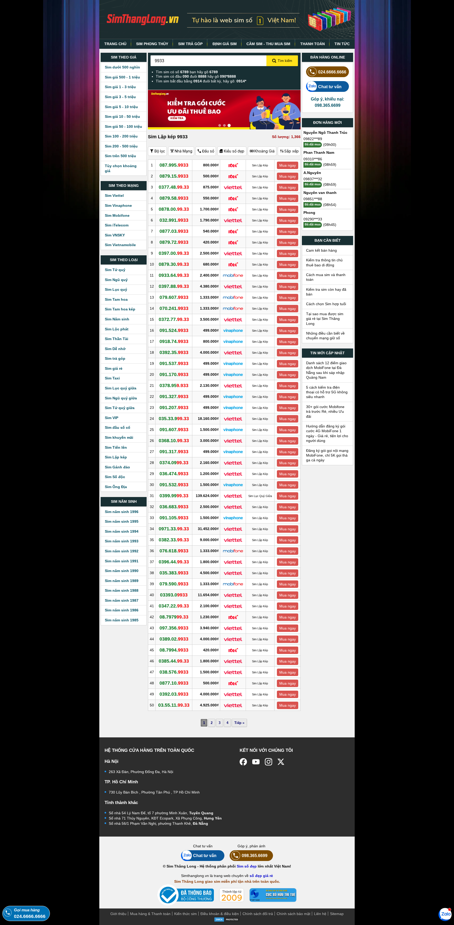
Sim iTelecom (116, 225)
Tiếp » (239, 723)
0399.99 (173, 495)
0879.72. (173, 242)
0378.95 (173, 385)
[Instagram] (268, 761)
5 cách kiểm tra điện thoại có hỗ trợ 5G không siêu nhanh (327, 392)
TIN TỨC (342, 44)
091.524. (173, 330)
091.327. (173, 396)
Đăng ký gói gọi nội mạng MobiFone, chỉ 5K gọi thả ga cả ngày (327, 455)
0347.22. (174, 606)
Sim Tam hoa (116, 299)
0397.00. (174, 253)
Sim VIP (111, 418)
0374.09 (173, 462)
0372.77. (174, 319)
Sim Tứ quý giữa (120, 408)
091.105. (173, 517)
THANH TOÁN (312, 44)
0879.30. (174, 264)
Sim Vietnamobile (120, 245)
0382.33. (174, 539)
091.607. (173, 429)
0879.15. (173, 176)
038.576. (173, 672)
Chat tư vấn (330, 86)
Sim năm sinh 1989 (121, 581)
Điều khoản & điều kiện (219, 914)
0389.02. (173, 639)
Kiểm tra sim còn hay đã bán (326, 291)
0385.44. (174, 661)
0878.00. (174, 209)
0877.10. (173, 683)
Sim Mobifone (117, 215)
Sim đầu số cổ (117, 427)
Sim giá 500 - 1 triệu (122, 77)
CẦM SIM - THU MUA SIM (268, 44)
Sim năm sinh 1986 (121, 610)
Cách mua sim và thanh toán (325, 277)
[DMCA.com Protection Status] (227, 919)
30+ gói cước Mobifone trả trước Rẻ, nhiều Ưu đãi (325, 412)
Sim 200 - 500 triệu (121, 146)
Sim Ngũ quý (116, 280)
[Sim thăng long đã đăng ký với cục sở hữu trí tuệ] (273, 895)
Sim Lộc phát (116, 329)
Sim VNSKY (115, 235)
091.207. (173, 407)
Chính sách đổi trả (258, 914)
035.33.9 (174, 418)
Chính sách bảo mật (293, 914)
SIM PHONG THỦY (152, 44)
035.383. (173, 572)
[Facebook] (243, 761)
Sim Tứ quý (115, 270)
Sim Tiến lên (116, 447)
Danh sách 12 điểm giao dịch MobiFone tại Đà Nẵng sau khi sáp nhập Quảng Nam (326, 370)
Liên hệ (320, 914)
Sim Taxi (112, 378)
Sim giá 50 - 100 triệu (123, 126)
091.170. (173, 374)
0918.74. (173, 341)
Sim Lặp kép (116, 457)
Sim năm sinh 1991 (121, 561)
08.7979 (173, 617)
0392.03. (173, 694)
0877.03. (173, 231)
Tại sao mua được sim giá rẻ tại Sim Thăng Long (324, 319)
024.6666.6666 (332, 72)
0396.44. (174, 561)
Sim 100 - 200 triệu (121, 136)
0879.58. (173, 198)
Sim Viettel (114, 195)
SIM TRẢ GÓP (190, 44)
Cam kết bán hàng (321, 250)
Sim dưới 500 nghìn (122, 67)
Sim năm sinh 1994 (121, 531)
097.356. (173, 628)
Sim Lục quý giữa (120, 388)
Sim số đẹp (247, 866)
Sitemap (337, 914)
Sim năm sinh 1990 (121, 571)
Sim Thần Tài (116, 339)
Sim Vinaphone (118, 205)
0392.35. (173, 352)
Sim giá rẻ (113, 368)
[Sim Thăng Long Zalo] (445, 914)
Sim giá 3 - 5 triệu (120, 97)
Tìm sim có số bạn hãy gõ (187, 72)
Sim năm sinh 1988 (121, 590)
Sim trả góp (115, 358)
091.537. (173, 363)
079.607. (173, 297)
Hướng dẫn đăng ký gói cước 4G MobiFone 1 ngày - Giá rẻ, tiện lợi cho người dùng (327, 433)
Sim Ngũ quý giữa (121, 398)
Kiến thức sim (185, 914)
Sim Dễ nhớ (115, 349)
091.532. (173, 484)
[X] (281, 761)
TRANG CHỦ (115, 44)
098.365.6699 (254, 855)
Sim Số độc (115, 477)
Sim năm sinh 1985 (121, 620)
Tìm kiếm (285, 61)
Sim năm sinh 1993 (121, 541)
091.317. (173, 451)
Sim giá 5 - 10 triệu (121, 107)
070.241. (173, 308)
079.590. (173, 583)
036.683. (173, 506)
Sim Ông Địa (116, 487)
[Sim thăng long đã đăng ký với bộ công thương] (185, 895)
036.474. (173, 473)
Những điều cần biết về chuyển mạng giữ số (325, 335)
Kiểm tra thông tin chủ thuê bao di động (324, 262)
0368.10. (174, 440)
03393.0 (174, 595)
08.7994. (173, 650)
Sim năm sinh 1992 (121, 551)
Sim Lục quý (116, 289)
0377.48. (174, 187)
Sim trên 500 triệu (120, 156)
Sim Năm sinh (117, 319)
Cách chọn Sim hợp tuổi (326, 304)
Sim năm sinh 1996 (121, 512)
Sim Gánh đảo (117, 467)
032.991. (173, 220)
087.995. (173, 165)
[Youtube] (256, 761)
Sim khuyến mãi (119, 437)
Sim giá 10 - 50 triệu (122, 116)
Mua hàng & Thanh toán (150, 914)
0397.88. (174, 286)
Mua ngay (287, 165)
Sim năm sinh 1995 (121, 521)
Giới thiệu (118, 914)
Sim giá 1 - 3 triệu (120, 87)
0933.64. (174, 275)
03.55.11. (173, 705)
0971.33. (174, 528)
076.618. (173, 550)
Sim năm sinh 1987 (121, 600)
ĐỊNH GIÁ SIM (225, 44)
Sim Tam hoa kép (120, 309)
